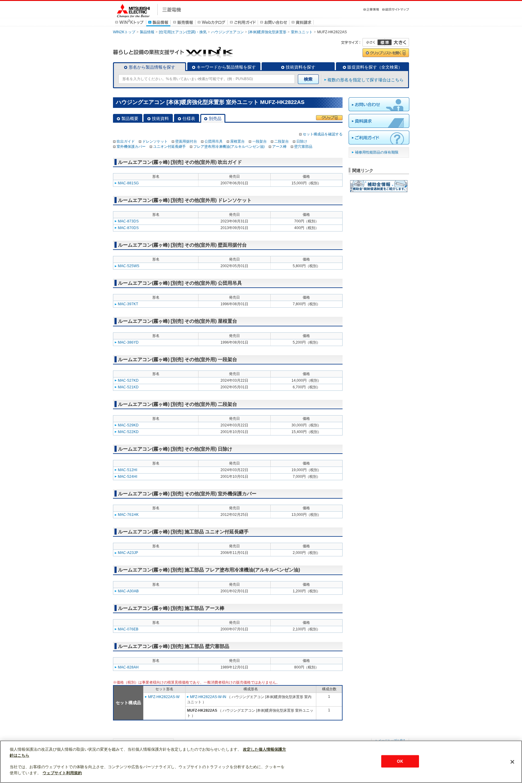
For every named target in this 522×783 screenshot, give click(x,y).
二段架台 (281, 141)
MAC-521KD (128, 387)
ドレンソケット (155, 141)
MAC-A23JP (128, 553)
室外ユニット (302, 32)
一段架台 (259, 141)
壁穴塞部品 (303, 146)
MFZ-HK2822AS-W (163, 697)
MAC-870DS (128, 228)
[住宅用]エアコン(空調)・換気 (183, 32)
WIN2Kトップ (124, 32)
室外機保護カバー (131, 146)
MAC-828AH (128, 667)
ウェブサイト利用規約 (62, 773)
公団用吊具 (214, 141)
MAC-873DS (128, 221)
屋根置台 (237, 141)
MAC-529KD (128, 425)
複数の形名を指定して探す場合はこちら (365, 79)
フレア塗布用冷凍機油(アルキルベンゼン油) (229, 146)
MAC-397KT (128, 304)
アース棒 (279, 146)
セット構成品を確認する (323, 134)
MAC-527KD (128, 380)
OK (400, 761)
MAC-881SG (128, 183)
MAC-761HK (128, 515)
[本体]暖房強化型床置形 (267, 32)
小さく (373, 42)
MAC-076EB (128, 629)
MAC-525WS (128, 266)
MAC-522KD (128, 432)
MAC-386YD (128, 342)
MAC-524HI (127, 476)
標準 (384, 42)
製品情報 (147, 32)
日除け (301, 141)
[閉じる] (512, 761)
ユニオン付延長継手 (169, 146)
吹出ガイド (126, 141)
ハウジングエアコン (227, 32)
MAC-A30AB (128, 591)
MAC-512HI (127, 470)
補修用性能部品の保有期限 (376, 152)
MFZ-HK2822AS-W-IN (208, 697)
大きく (397, 42)
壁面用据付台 (186, 141)
